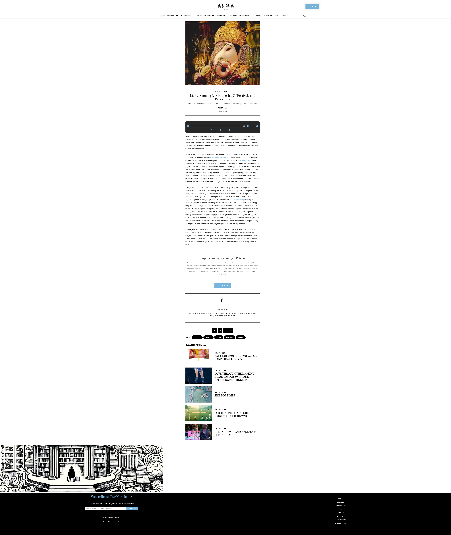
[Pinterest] (225, 330)
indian (240, 337)
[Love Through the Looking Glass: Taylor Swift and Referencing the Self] (198, 376)
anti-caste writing (237, 200)
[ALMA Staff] (222, 301)
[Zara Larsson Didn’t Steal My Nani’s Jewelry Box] (198, 357)
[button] (304, 15)
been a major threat (245, 160)
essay (219, 337)
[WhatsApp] (230, 330)
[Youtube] (119, 522)
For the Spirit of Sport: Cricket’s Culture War (232, 414)
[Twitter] (220, 330)
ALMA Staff (222, 108)
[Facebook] (214, 330)
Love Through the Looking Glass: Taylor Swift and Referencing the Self (235, 377)
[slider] (213, 126)
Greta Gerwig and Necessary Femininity (236, 433)
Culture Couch (222, 91)
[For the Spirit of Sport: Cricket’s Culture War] (198, 413)
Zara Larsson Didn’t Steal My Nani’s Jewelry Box (236, 358)
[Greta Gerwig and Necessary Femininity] (198, 432)
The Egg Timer (225, 395)
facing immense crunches (219, 157)
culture (197, 337)
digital (208, 337)
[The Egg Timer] (198, 394)
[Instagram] (109, 522)
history (229, 337)
